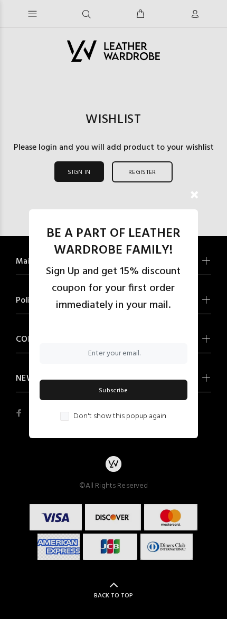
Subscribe (113, 390)
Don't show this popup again (119, 416)
